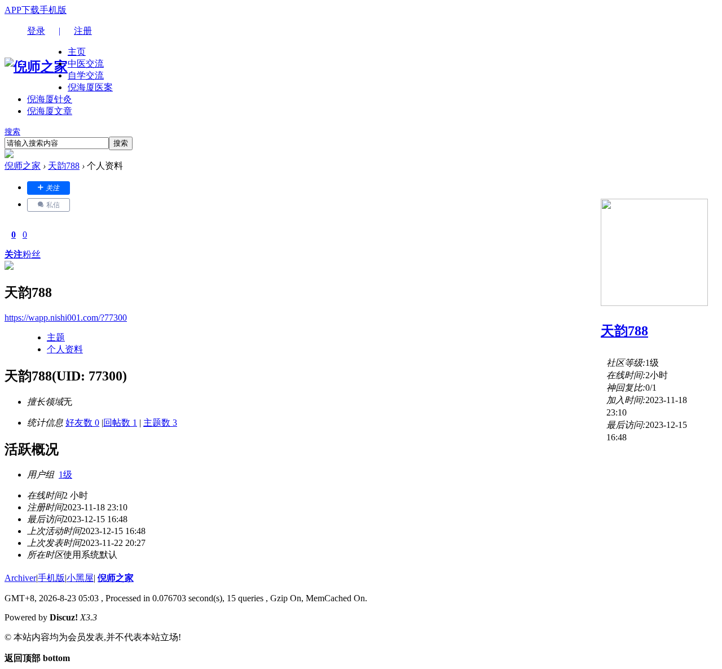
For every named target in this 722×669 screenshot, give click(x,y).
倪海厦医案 (90, 87)
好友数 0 (82, 422)
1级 (65, 474)
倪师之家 (23, 165)
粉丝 (32, 254)
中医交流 (86, 63)
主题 (56, 337)
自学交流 (86, 75)
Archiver (20, 578)
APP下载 (22, 10)
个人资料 (65, 349)
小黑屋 (80, 578)
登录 (36, 31)
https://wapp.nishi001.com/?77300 (66, 317)
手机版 (53, 10)
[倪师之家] (36, 66)
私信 (52, 205)
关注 (14, 254)
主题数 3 (160, 422)
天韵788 (64, 165)
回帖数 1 (120, 422)
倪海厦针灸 (49, 99)
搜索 (12, 132)
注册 (83, 31)
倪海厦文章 (49, 111)
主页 (77, 51)
